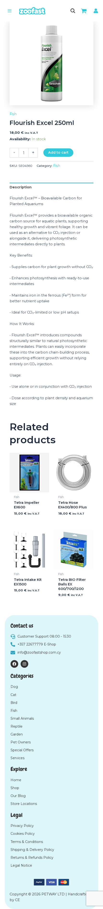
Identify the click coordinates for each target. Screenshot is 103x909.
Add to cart (58, 152)
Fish (13, 114)
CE (17, 900)
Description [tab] (21, 187)
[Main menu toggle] (9, 11)
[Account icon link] (95, 10)
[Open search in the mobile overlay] (72, 11)
